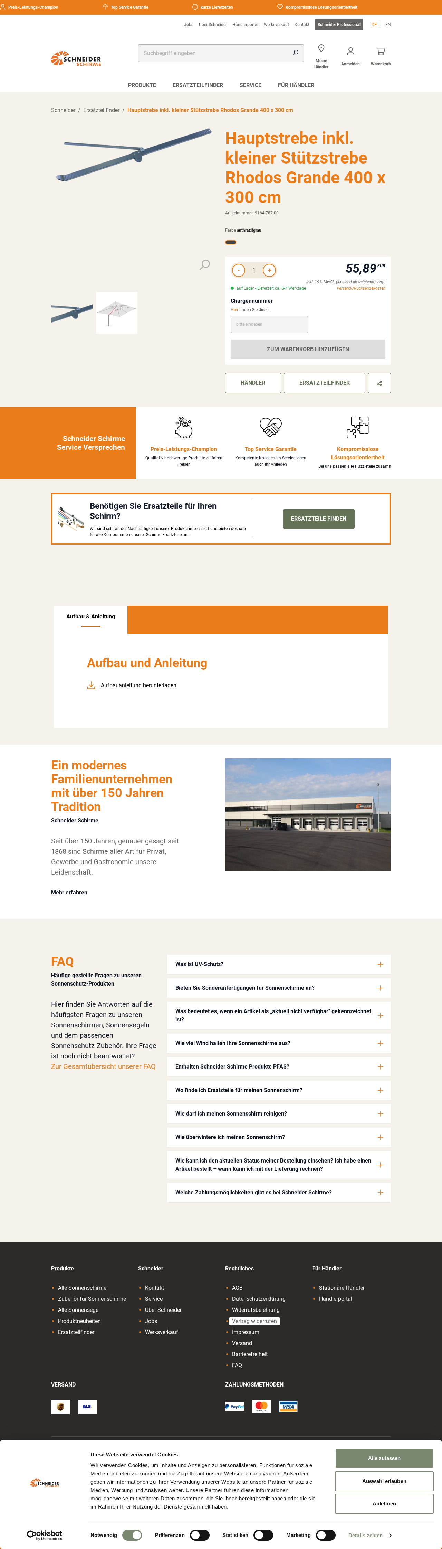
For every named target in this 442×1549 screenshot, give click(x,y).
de (374, 24)
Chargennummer (252, 301)
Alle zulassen (384, 1458)
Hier (234, 309)
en (388, 24)
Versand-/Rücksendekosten (361, 288)
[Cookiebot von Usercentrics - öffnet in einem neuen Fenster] (45, 1535)
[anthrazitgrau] (230, 242)
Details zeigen (365, 1535)
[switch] (200, 1535)
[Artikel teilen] (379, 383)
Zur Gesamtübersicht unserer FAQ (103, 1066)
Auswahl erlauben (384, 1481)
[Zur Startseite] (76, 58)
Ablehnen (384, 1503)
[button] (279, 964)
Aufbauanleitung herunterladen (138, 685)
